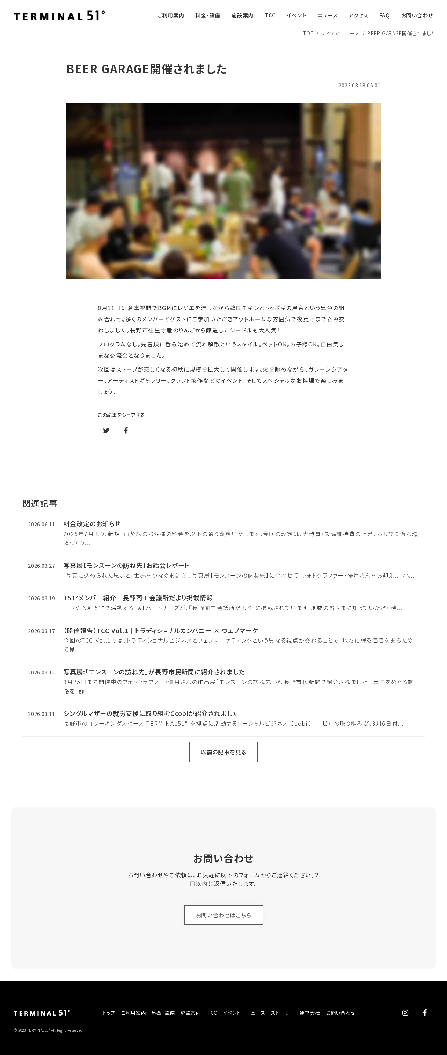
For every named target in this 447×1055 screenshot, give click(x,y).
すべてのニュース (341, 33)
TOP (308, 33)
